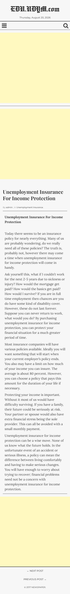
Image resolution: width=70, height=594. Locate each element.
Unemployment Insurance (29, 207)
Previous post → (35, 579)
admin (9, 207)
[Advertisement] (35, 68)
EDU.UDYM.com (35, 8)
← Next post (35, 571)
